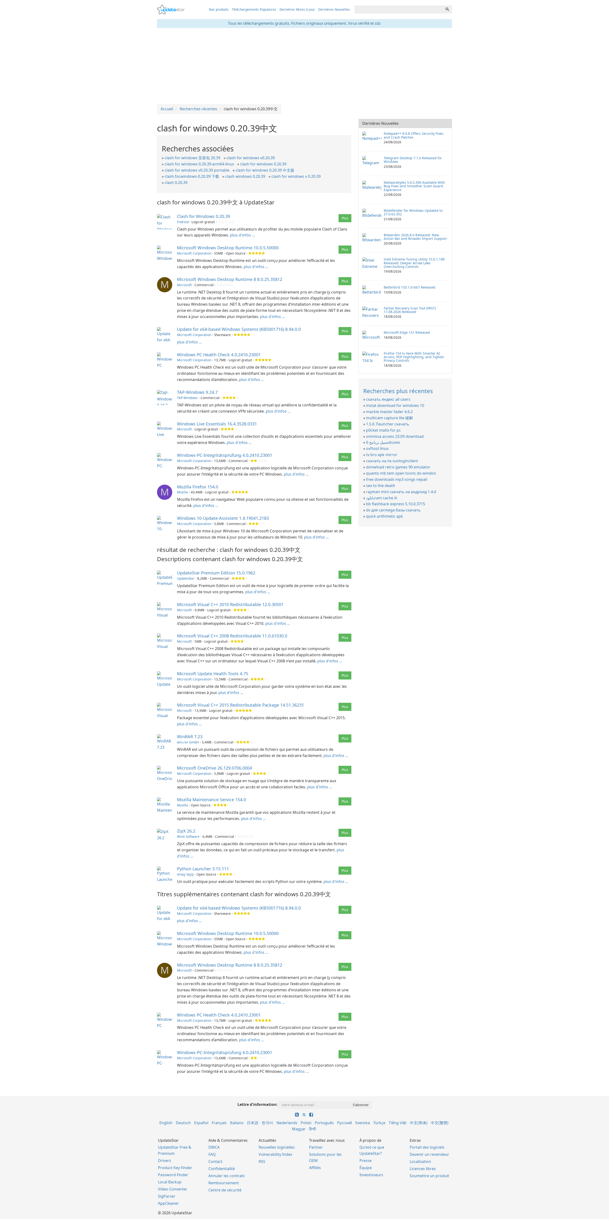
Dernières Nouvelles (334, 9)
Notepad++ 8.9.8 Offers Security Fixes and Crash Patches (413, 135)
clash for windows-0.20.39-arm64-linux (199, 164)
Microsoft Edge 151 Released (407, 332)
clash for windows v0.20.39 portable (197, 170)
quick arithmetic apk (384, 516)
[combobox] (399, 9)
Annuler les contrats (226, 1175)
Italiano (237, 1122)
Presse (365, 1160)
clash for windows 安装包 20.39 (192, 157)
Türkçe (379, 1122)
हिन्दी (312, 1129)
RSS (262, 1161)
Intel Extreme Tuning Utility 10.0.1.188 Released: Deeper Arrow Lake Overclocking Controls (414, 263)
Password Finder (173, 1174)
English (165, 1122)
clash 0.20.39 (176, 182)
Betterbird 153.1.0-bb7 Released (409, 287)
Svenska (362, 1122)
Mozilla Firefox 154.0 (197, 487)
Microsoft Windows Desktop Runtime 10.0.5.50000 (228, 248)
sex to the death (380, 485)
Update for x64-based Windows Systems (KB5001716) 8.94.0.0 (239, 329)
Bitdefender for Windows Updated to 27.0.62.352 (413, 212)
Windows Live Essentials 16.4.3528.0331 (217, 424)
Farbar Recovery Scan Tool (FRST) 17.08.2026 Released (410, 310)
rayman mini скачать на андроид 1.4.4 (401, 491)
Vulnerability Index (275, 1154)
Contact (215, 1161)
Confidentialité (221, 1168)
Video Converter (172, 1189)
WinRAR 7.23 (189, 736)
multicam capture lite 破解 (389, 417)
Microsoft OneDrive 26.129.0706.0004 (214, 768)
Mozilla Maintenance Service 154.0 (211, 799)
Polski (306, 1122)
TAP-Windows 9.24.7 (197, 392)
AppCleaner (168, 1203)
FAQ (212, 1154)
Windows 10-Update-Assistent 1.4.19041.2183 (223, 518)
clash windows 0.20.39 (245, 176)
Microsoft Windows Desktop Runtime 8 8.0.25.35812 (229, 279)
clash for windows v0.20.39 (250, 157)
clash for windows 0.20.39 (263, 164)
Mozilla (182, 492)
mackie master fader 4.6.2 (389, 411)
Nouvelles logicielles (277, 1147)
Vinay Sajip (185, 874)
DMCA (214, 1147)
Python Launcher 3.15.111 (203, 869)
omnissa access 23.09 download (395, 436)
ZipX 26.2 (186, 831)
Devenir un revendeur (429, 1154)
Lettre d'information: (257, 1104)
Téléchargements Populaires (254, 9)
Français (219, 1122)
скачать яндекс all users (388, 399)
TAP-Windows (187, 397)
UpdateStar (185, 578)
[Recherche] (447, 9)
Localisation (420, 1161)
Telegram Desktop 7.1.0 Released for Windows (413, 160)
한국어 (267, 1122)
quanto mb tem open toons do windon (401, 473)
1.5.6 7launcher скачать (387, 424)
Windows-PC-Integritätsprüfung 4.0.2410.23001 (224, 455)
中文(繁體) (439, 1122)
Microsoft (184, 285)
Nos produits (219, 9)
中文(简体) (418, 1122)
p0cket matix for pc (383, 430)
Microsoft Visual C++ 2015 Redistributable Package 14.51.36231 (240, 705)
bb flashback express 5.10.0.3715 (395, 503)
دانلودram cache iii (381, 498)
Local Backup (170, 1182)
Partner (316, 1147)
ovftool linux (377, 448)
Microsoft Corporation (194, 253)
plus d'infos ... (242, 235)
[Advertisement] (304, 66)
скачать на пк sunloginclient (392, 460)
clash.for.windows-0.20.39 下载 (192, 176)
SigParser (166, 1196)
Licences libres (423, 1168)
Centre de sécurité (224, 1190)
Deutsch (183, 1122)
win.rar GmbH (188, 742)
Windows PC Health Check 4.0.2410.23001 (219, 354)
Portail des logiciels (427, 1147)
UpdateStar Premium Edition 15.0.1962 (216, 573)
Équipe (365, 1167)
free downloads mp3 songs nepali (396, 479)
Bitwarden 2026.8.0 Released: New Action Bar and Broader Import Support (415, 237)
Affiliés (315, 1167)
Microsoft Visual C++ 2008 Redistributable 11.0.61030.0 (232, 636)
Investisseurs (371, 1174)
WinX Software (188, 836)
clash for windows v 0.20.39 (296, 176)
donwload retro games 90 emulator (398, 467)
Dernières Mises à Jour (297, 9)
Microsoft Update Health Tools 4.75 (212, 673)
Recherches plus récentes (398, 391)
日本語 (252, 1122)
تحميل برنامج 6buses (383, 442)
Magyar (299, 1129)
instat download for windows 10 (395, 405)
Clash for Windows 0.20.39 (203, 216)
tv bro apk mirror (381, 454)
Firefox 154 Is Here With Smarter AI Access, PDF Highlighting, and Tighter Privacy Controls (414, 357)
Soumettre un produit (429, 1175)
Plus (345, 218)
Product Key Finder (175, 1167)
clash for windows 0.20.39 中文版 (265, 170)
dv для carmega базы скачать (393, 510)
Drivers (164, 1160)
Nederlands (286, 1122)
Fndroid (183, 222)
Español (201, 1122)
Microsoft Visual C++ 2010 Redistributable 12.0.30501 (230, 604)
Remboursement (223, 1182)
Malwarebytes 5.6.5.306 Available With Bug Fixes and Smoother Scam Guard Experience (414, 186)
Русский (344, 1122)
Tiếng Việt (398, 1122)
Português (324, 1122)
